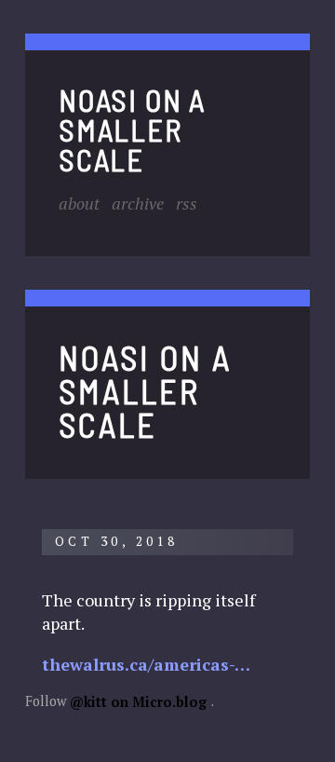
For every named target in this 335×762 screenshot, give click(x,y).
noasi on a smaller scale (132, 129)
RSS (186, 202)
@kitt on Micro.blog (138, 701)
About (79, 202)
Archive (138, 202)
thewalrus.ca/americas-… (146, 663)
